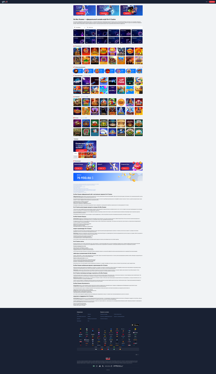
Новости (89, 314)
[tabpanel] (84, 10)
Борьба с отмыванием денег (119, 316)
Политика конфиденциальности (106, 316)
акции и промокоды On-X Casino (79, 186)
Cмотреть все (87, 75)
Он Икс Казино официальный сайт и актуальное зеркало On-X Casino (86, 184)
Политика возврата (104, 318)
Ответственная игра (117, 314)
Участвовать (81, 150)
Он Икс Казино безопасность (78, 191)
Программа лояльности (81, 316)
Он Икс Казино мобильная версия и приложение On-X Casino (84, 189)
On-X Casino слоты (76, 187)
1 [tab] (105, 14)
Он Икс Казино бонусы (77, 185)
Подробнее (127, 13)
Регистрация (212, 1)
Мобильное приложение (92, 318)
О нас (78, 314)
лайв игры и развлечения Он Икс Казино (80, 188)
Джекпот (78, 318)
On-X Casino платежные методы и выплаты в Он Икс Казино (84, 190)
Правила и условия (103, 314)
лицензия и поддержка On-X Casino (79, 192)
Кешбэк (89, 316)
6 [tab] (110, 14)
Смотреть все (86, 46)
